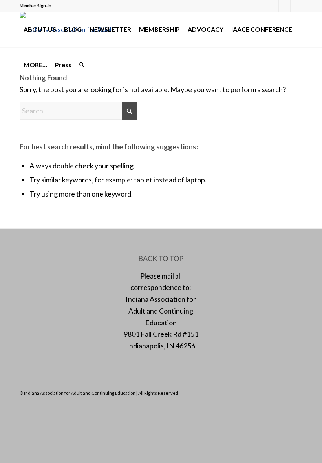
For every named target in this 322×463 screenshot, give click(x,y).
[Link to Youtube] (296, 6)
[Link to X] (272, 6)
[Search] (81, 64)
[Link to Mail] (284, 6)
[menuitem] (40, 29)
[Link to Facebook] (261, 6)
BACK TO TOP (160, 258)
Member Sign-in (35, 5)
